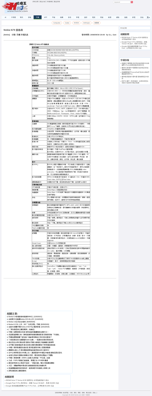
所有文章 (35, 1)
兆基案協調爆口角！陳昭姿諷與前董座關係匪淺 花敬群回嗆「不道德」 (34, 334)
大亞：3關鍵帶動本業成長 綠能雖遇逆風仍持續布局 (27, 365)
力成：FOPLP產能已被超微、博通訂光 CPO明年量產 (28, 360)
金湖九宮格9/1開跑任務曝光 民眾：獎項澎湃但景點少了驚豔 (31, 355)
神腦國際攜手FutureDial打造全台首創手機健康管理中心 (135, 73)
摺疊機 (96, 23)
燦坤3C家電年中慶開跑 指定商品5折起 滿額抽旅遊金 (135, 68)
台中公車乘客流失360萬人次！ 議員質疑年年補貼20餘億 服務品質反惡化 (35, 353)
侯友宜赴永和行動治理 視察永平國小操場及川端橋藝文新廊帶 (31, 342)
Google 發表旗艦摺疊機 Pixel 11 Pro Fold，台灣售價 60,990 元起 (30, 386)
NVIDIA (76, 23)
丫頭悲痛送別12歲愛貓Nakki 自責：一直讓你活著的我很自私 (31, 340)
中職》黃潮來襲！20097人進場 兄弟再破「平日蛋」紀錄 (29, 358)
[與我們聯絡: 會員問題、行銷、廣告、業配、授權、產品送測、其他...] (76, 392)
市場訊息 (24, 35)
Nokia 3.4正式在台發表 (17, 322)
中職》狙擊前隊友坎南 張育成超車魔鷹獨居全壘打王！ (29, 332)
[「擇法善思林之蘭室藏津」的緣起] (21, 329)
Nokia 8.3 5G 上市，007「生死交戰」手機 (24, 324)
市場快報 (50, 1)
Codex (67, 23)
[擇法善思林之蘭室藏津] (17, 371)
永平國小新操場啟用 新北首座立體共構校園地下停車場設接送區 (32, 345)
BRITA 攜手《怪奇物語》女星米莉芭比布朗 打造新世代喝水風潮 (135, 82)
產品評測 (57, 1)
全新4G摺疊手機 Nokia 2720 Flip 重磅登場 (24, 327)
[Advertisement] (83, 8)
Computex (56, 23)
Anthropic (86, 23)
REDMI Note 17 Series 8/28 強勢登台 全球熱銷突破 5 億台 (27, 380)
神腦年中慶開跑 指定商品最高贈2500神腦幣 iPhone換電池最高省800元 (135, 64)
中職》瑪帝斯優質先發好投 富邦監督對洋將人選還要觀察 (29, 347)
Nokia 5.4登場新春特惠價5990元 (21, 316)
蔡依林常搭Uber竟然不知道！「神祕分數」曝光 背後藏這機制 (31, 363)
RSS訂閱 (123, 28)
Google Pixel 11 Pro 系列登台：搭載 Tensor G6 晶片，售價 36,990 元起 (32, 383)
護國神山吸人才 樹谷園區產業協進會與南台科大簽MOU (29, 350)
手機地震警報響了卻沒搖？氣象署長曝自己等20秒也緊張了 (30, 337)
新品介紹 (42, 1)
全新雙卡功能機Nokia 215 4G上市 (21, 319)
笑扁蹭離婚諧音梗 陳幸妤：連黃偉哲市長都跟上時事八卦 (29, 368)
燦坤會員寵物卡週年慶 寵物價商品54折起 (135, 77)
